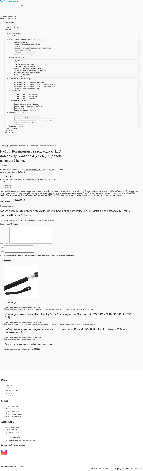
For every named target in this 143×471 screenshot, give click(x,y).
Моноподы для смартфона (24, 53)
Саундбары (18, 76)
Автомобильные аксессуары (20, 79)
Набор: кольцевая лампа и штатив (27, 45)
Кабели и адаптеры (16, 112)
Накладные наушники (27, 66)
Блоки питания (15, 91)
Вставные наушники (26, 64)
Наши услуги (9, 132)
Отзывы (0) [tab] (8, 187)
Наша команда (15, 33)
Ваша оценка (5, 224)
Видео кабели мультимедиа (24, 122)
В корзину (7, 176)
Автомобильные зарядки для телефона (29, 82)
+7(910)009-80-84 (11, 27)
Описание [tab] (8, 185)
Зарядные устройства (17, 100)
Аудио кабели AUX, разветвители (26, 118)
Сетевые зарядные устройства (26, 104)
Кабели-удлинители (21, 124)
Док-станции (19, 108)
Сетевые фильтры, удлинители (26, 110)
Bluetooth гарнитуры (22, 74)
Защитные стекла (16, 126)
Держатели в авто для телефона (26, 88)
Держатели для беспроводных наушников (30, 70)
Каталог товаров (10, 35)
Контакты (8, 130)
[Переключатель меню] (15, 30)
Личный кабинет (10, 128)
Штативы (17, 47)
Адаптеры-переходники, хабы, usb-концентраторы (33, 120)
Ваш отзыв (4, 243)
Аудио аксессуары (16, 57)
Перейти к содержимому (9, 1)
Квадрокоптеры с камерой (24, 55)
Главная (7, 30)
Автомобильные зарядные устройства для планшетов (34, 86)
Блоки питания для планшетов (25, 96)
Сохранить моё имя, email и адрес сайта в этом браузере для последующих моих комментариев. (39, 255)
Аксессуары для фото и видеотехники (23, 39)
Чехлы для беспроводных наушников (28, 68)
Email (2, 251)
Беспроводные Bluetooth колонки (27, 72)
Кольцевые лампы (21, 43)
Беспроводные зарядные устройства (28, 106)
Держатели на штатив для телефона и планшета (32, 49)
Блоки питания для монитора (25, 98)
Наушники (18, 61)
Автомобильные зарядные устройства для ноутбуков (34, 84)
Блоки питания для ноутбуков (25, 94)
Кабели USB (18, 116)
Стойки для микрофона (23, 51)
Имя (2, 247)
